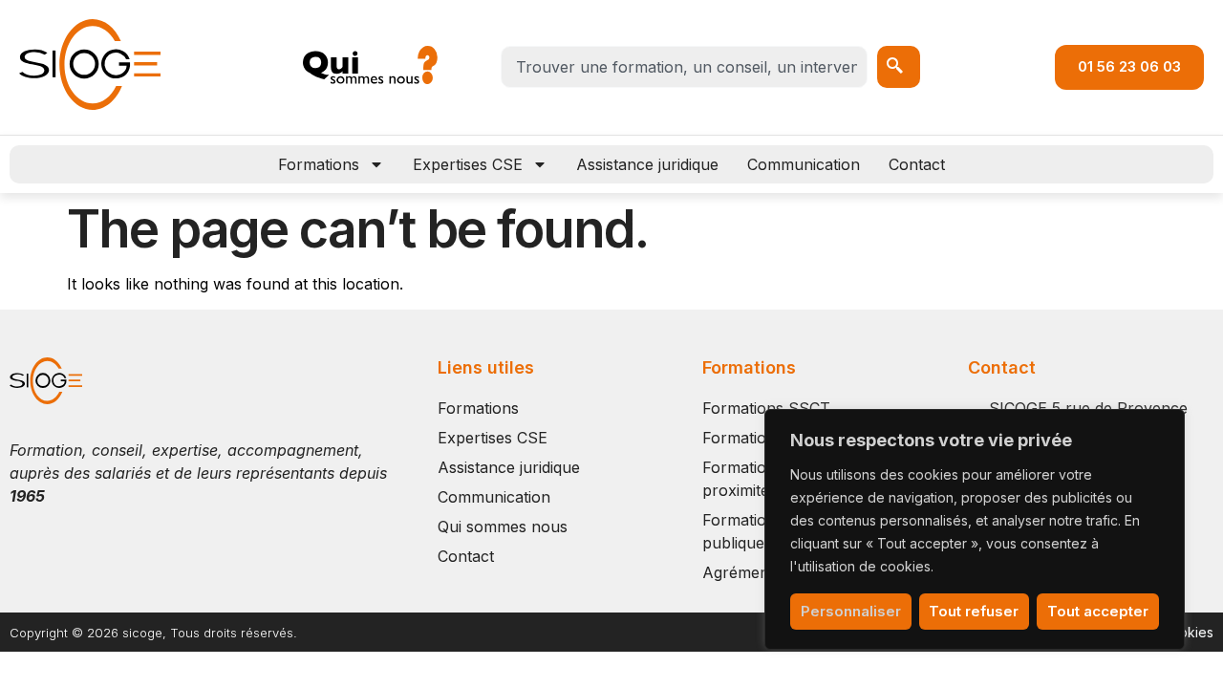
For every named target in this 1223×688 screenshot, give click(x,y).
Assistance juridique (647, 164)
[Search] (898, 67)
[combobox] (684, 67)
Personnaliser (851, 611)
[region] (974, 530)
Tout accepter (1097, 611)
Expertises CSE (468, 164)
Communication (803, 164)
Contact (917, 164)
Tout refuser (974, 611)
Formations (318, 164)
